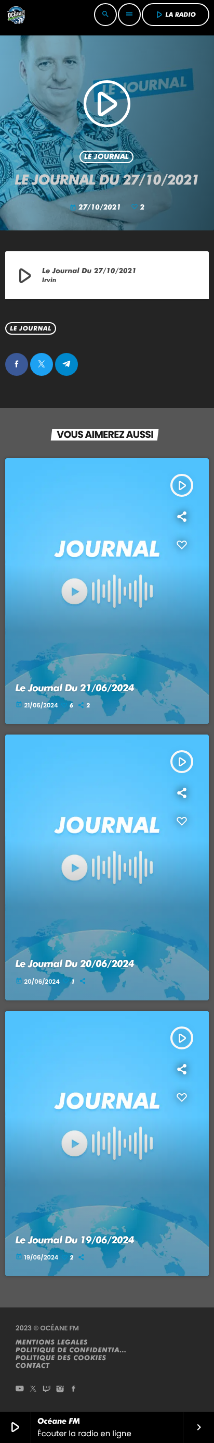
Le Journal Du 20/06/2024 (75, 964)
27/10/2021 (96, 207)
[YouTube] (20, 1389)
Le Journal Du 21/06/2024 (75, 688)
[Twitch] (47, 1389)
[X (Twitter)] (33, 1389)
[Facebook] (74, 1389)
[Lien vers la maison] (16, 15)
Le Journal (106, 157)
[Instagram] (60, 1389)
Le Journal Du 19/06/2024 (75, 1240)
